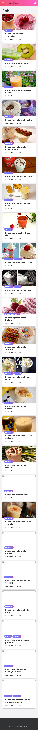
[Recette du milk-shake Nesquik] (19, 447)
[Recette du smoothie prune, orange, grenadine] (19, 681)
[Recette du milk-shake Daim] (19, 158)
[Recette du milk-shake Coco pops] (19, 592)
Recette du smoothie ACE (17, 494)
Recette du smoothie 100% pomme (17, 641)
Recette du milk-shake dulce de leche (18, 437)
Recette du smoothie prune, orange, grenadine (18, 701)
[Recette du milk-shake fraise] (19, 244)
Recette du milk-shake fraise (18, 263)
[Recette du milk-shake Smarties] (19, 329)
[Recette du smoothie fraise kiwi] (19, 215)
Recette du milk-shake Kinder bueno (15, 148)
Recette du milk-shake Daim (18, 176)
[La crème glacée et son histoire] (19, 299)
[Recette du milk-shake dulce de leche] (19, 418)
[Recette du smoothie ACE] (19, 476)
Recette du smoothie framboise (15, 35)
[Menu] (2, 3)
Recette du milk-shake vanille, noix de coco (15, 670)
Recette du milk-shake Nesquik (15, 466)
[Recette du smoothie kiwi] (19, 45)
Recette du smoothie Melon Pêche (18, 91)
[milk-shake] (13, 3)
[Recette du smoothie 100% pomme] (19, 621)
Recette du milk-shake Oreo (18, 290)
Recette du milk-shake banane (15, 407)
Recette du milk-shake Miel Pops (18, 204)
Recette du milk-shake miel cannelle (18, 523)
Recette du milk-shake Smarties (15, 348)
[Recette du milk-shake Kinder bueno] (19, 129)
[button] (35, 3)
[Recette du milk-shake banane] (19, 388)
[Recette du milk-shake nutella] (19, 533)
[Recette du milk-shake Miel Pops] (19, 185)
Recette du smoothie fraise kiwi (17, 234)
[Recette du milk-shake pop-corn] (19, 358)
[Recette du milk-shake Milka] (19, 102)
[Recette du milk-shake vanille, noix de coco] (19, 651)
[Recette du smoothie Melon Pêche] (19, 72)
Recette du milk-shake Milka (18, 120)
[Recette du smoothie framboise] (19, 15)
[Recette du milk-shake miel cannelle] (19, 503)
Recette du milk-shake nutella (15, 552)
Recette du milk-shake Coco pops (18, 611)
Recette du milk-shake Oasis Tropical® (18, 581)
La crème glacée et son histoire (15, 319)
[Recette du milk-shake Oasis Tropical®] (19, 562)
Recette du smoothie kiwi (17, 63)
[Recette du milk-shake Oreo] (19, 272)
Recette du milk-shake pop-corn (18, 378)
